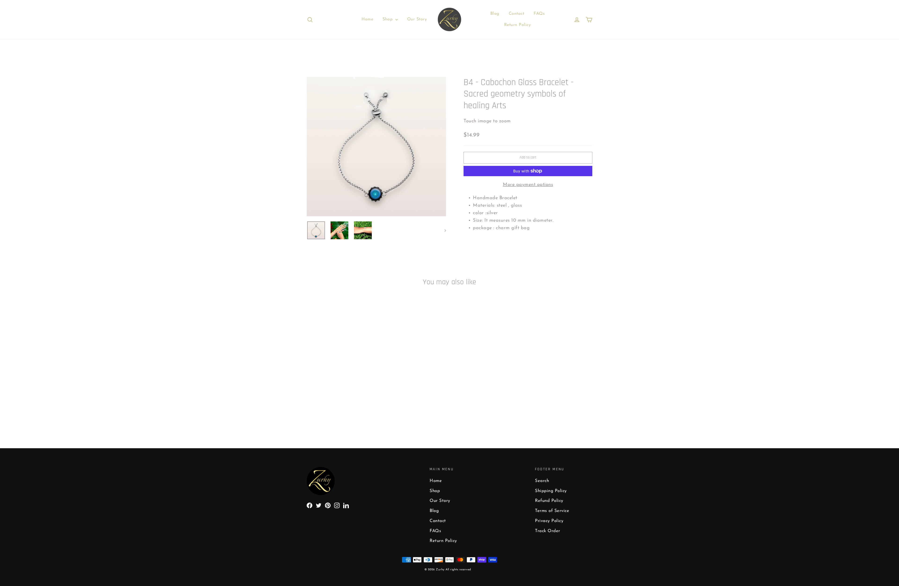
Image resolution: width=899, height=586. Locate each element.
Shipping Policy (551, 491)
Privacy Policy (549, 521)
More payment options (528, 184)
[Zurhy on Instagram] (337, 505)
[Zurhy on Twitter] (318, 505)
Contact (516, 14)
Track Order (547, 531)
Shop (388, 19)
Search (542, 481)
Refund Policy (549, 501)
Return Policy (517, 25)
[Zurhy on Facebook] (309, 505)
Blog (494, 14)
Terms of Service (552, 511)
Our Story (417, 19)
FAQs (539, 14)
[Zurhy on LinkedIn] (346, 505)
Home (367, 19)
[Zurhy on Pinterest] (328, 505)
